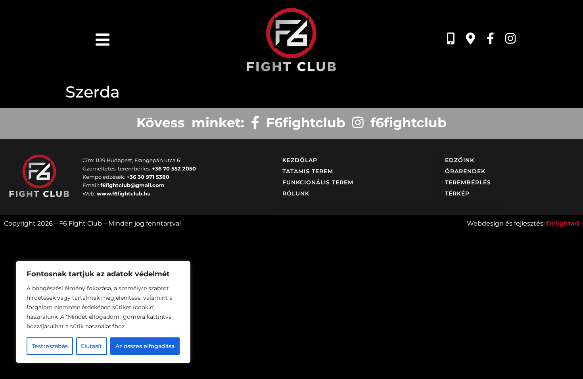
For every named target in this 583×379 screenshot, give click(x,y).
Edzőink (459, 160)
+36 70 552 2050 (174, 168)
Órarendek (465, 171)
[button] (102, 39)
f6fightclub (405, 122)
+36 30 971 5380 (148, 177)
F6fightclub (302, 122)
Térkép (457, 193)
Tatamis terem (307, 171)
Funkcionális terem (317, 182)
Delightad (562, 223)
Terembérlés (468, 182)
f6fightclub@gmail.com (132, 185)
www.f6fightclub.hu (124, 193)
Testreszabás (50, 346)
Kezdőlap (299, 160)
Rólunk (295, 193)
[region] (103, 312)
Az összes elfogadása (145, 346)
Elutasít (91, 346)
